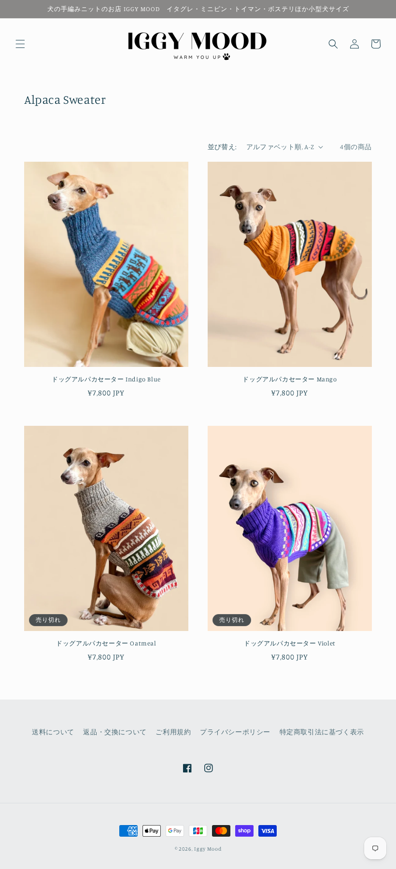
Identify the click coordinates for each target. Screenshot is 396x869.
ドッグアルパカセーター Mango (289, 379)
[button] (20, 44)
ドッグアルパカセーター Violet (290, 643)
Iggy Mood (207, 848)
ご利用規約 (173, 732)
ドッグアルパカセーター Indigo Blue (106, 379)
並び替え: (222, 146)
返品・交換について (114, 732)
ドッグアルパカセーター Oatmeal (106, 643)
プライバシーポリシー (235, 732)
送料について (53, 732)
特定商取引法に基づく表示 (322, 732)
